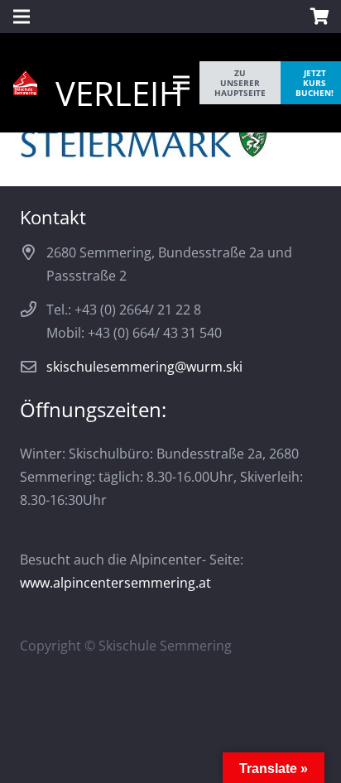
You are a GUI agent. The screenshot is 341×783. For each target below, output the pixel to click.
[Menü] (181, 82)
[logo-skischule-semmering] (25, 82)
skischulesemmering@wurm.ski (144, 367)
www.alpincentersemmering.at (115, 583)
